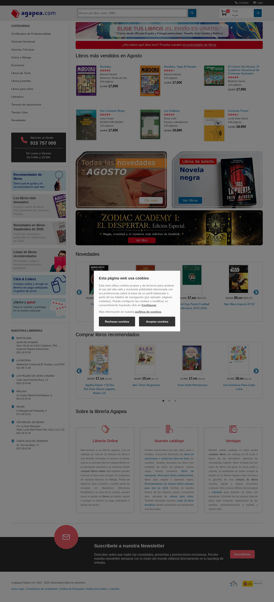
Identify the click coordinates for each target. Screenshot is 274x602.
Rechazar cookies (117, 321)
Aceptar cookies (157, 321)
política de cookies (148, 311)
